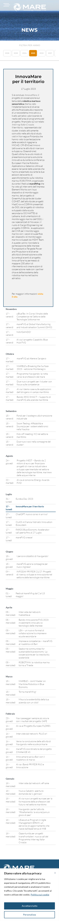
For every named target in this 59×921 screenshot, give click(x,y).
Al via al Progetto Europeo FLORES (33, 725)
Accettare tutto (29, 905)
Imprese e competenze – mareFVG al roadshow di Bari (35, 642)
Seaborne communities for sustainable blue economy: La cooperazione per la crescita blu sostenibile (34, 653)
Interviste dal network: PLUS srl (31, 733)
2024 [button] (24, 53)
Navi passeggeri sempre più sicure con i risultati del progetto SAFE (32, 720)
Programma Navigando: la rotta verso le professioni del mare (32, 375)
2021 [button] (50, 53)
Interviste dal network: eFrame (34, 783)
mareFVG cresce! (24, 537)
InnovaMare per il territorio (30, 506)
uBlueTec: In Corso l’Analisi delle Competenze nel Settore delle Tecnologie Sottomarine (32, 316)
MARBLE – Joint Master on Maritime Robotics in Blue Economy (32, 684)
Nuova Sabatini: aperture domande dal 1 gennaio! (31, 792)
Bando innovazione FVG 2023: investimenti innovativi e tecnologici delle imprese (34, 622)
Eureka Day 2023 (24, 498)
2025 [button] (16, 53)
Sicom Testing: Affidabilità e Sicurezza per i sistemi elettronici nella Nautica (32, 426)
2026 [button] (7, 53)
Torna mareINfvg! (27, 691)
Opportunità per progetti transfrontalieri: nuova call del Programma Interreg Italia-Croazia (33, 838)
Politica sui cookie (40, 894)
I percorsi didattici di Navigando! (33, 556)
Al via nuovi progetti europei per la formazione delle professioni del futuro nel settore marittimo (35, 801)
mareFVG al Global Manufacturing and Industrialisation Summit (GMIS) (34, 325)
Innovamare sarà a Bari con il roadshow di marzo (30, 758)
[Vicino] (55, 872)
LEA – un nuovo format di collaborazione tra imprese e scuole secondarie (32, 633)
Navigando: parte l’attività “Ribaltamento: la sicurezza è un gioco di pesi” (34, 812)
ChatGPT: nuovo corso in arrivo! (32, 514)
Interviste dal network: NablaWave (30, 613)
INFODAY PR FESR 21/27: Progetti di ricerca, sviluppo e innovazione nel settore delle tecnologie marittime (34, 574)
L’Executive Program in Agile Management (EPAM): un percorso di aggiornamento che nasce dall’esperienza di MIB (34, 824)
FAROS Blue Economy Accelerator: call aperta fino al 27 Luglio (33, 531)
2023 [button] (33, 53)
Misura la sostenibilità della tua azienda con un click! (34, 701)
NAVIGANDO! (24, 332)
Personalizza (29, 914)
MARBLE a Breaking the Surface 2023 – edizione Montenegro (33, 367)
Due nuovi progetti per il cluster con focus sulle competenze (34, 383)
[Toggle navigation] (6, 4)
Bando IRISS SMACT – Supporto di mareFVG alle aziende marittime (34, 398)
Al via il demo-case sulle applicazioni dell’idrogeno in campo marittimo (34, 390)
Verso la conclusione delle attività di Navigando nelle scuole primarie (33, 743)
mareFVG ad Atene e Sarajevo (31, 358)
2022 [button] (41, 53)
